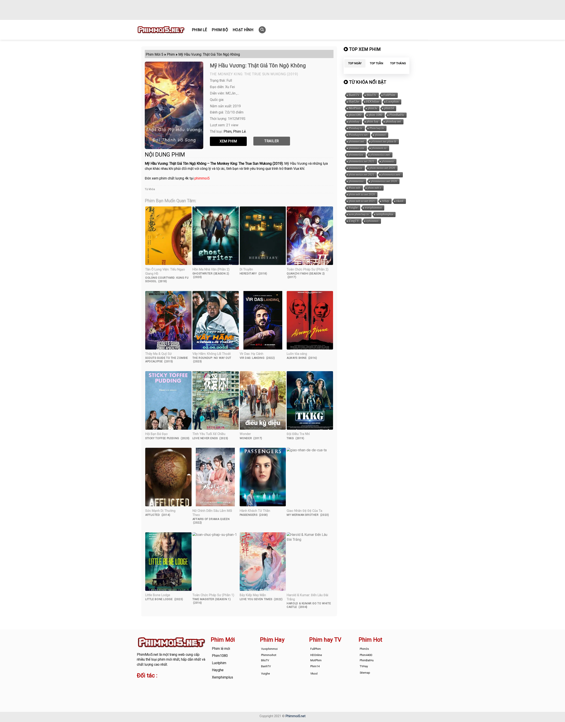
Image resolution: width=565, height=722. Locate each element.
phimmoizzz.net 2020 (384, 181)
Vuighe (353, 207)
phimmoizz (355, 168)
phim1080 (355, 115)
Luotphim (392, 101)
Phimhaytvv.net (358, 134)
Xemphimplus (222, 677)
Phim (228, 131)
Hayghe (218, 670)
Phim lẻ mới (221, 648)
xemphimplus (384, 214)
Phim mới (354, 187)
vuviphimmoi (373, 207)
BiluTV (371, 95)
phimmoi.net (356, 141)
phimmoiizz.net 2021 (362, 161)
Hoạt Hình (243, 30)
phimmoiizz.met (380, 154)
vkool (399, 201)
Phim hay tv (377, 128)
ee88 (154, 689)
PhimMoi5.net (147, 654)
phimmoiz (388, 161)
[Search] (262, 30)
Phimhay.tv (355, 128)
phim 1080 (375, 115)
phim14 (389, 108)
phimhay (354, 121)
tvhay (385, 201)
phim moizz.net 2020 (382, 168)
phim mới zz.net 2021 (362, 201)
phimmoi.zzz (356, 148)
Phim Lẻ (199, 30)
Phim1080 (220, 656)
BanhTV (354, 95)
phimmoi (380, 134)
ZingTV (354, 221)
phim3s (372, 108)
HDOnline (372, 101)
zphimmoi (372, 221)
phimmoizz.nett (391, 174)
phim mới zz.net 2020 (362, 194)
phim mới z (374, 187)
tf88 (140, 684)
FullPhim (389, 95)
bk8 (188, 689)
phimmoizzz (356, 181)
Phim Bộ (220, 30)
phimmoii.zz (379, 148)
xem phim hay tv (359, 214)
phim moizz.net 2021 (361, 174)
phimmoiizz (356, 154)
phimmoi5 (202, 178)
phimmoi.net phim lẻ (383, 141)
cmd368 (172, 684)
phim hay (373, 121)
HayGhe (354, 101)
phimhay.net (393, 121)
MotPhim (355, 108)
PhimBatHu (397, 115)
